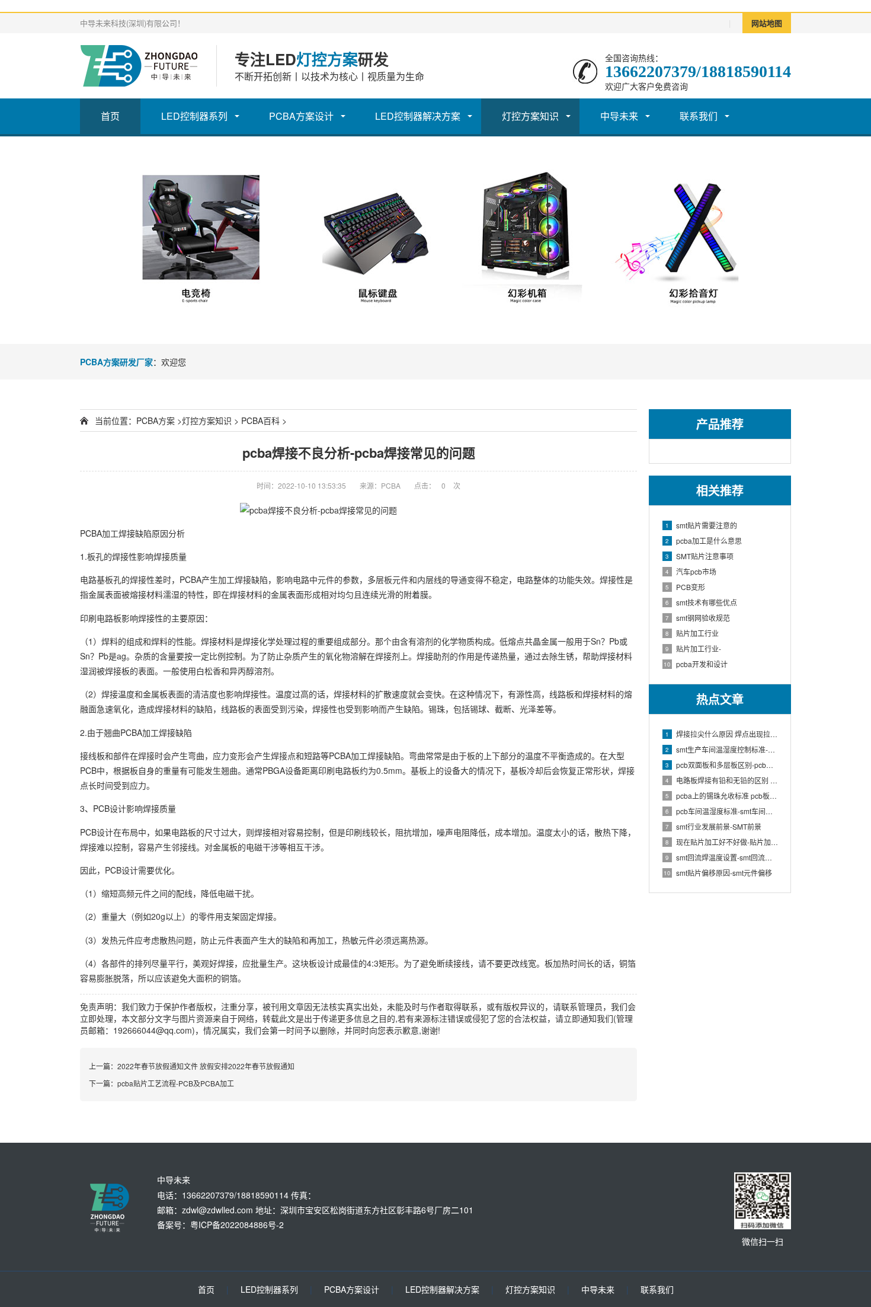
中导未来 (619, 116)
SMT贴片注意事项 (699, 556)
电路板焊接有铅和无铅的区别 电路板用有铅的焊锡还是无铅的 (722, 780)
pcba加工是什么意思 (703, 540)
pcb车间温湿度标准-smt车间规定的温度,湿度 (722, 811)
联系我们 (699, 116)
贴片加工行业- (693, 648)
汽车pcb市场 (690, 571)
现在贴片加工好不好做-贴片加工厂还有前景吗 (722, 842)
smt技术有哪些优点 (701, 602)
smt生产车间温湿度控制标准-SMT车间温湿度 (722, 749)
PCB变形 (685, 587)
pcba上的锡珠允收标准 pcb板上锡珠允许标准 (722, 795)
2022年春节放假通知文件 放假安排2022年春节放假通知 (205, 1066)
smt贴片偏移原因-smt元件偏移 (718, 873)
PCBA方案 (155, 420)
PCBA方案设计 (301, 116)
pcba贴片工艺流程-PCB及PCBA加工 (175, 1083)
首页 (110, 116)
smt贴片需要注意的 (701, 525)
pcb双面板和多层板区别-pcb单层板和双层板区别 (722, 765)
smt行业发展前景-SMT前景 (713, 826)
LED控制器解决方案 (417, 116)
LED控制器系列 (194, 116)
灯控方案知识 (530, 116)
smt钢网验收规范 (697, 618)
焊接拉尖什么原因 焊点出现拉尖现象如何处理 (722, 734)
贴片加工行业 (692, 633)
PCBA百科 (260, 420)
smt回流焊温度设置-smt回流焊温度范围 (722, 857)
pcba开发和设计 (696, 664)
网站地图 (766, 22)
